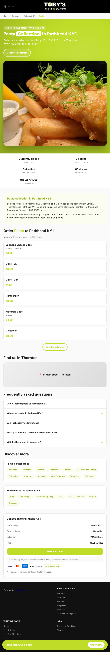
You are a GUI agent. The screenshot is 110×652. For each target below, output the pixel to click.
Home (5, 16)
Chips (11, 497)
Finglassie (53, 470)
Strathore (28, 476)
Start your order (55, 551)
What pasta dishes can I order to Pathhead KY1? (32, 432)
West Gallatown (58, 476)
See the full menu (55, 347)
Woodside (74, 476)
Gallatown (89, 476)
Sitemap (60, 630)
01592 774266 (29, 179)
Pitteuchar (13, 476)
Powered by (8, 590)
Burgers (92, 497)
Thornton (13, 470)
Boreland (42, 476)
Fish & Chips (25, 497)
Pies (60, 497)
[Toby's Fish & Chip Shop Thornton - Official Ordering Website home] (55, 6)
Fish (70, 497)
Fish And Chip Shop (44, 497)
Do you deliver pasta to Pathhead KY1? (27, 403)
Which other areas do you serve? (24, 442)
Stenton (40, 470)
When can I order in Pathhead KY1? (25, 413)
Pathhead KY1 (30, 16)
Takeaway (16, 16)
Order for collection (17, 52)
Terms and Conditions (66, 626)
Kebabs (80, 497)
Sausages (13, 503)
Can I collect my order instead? (23, 423)
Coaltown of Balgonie (86, 470)
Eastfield (67, 470)
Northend (27, 470)
